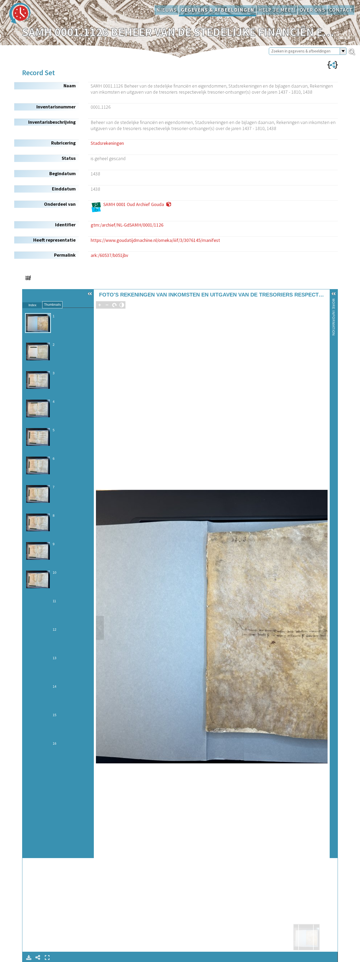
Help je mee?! (277, 10)
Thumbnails (52, 305)
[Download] (29, 957)
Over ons (312, 10)
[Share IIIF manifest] (28, 278)
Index (32, 305)
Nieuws (166, 10)
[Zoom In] (99, 305)
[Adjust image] (121, 305)
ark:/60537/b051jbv (109, 255)
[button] (90, 293)
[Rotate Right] (114, 305)
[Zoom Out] (107, 305)
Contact (341, 10)
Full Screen (47, 957)
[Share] (38, 957)
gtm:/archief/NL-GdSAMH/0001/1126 (127, 225)
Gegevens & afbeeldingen (217, 10)
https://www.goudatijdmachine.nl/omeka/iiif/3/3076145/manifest (155, 240)
